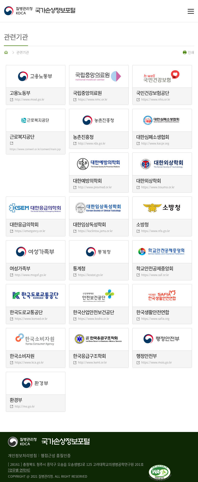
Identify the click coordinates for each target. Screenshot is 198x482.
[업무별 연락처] (19, 470)
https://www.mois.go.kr (156, 362)
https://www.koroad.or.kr (31, 318)
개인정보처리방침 (22, 455)
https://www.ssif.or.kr (155, 275)
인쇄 (190, 52)
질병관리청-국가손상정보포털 (51, 11)
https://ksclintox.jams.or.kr (95, 231)
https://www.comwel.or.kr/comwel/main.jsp (35, 149)
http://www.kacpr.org (155, 143)
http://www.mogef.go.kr (30, 275)
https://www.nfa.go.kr (155, 231)
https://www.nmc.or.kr (92, 99)
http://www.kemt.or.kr (92, 362)
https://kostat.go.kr (90, 275)
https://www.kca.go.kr (29, 362)
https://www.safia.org (155, 318)
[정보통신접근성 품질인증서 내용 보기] (159, 468)
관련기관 (22, 52)
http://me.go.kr (25, 406)
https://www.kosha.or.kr (93, 318)
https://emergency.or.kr (30, 231)
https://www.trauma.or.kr (157, 187)
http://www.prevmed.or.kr (95, 187)
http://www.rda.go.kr (91, 143)
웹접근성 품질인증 (56, 455)
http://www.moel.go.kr (29, 99)
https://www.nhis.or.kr (155, 99)
